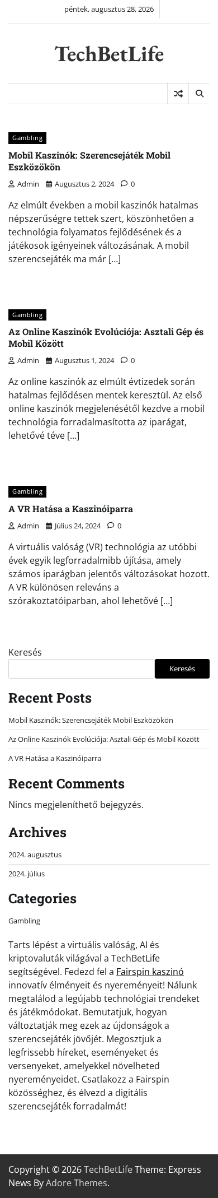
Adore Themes (76, 1183)
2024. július (26, 874)
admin (28, 184)
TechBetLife (109, 53)
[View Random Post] (178, 93)
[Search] (199, 93)
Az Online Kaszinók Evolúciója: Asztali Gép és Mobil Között (105, 337)
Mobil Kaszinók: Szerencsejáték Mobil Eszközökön (89, 161)
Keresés (25, 652)
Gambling (27, 137)
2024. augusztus (34, 854)
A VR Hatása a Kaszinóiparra (70, 508)
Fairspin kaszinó (150, 971)
